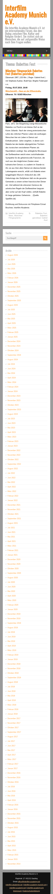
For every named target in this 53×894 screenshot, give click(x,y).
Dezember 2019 (13, 614)
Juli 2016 (11, 787)
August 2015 (12, 827)
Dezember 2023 (13, 396)
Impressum (17, 891)
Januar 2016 (12, 809)
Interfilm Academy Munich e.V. (26, 14)
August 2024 (12, 359)
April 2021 (11, 541)
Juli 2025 (11, 310)
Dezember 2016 (13, 773)
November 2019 (13, 618)
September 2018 (14, 677)
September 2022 (14, 464)
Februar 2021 (12, 550)
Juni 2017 (11, 746)
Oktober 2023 (13, 405)
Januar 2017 (12, 768)
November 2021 (13, 509)
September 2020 (14, 573)
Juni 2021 (11, 532)
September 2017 (14, 732)
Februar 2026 (12, 278)
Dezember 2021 (13, 505)
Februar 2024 (12, 387)
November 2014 (13, 864)
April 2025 (11, 323)
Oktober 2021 (13, 514)
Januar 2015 (12, 859)
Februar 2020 (12, 605)
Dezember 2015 (13, 814)
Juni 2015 (11, 837)
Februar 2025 (12, 332)
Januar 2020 (12, 609)
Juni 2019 (11, 637)
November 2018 (13, 668)
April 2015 (11, 846)
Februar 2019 (12, 655)
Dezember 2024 (13, 341)
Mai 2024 (11, 373)
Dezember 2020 (13, 559)
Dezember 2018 (13, 664)
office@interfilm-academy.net (29, 882)
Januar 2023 (12, 446)
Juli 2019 (11, 632)
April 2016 (11, 800)
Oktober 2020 (13, 568)
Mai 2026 (11, 269)
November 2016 (13, 777)
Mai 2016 (11, 796)
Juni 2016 (11, 791)
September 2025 (14, 300)
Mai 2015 (11, 841)
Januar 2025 (12, 337)
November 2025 (13, 291)
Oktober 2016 (13, 782)
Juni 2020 (11, 587)
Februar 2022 (12, 496)
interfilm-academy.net (17, 888)
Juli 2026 (11, 260)
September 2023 (14, 409)
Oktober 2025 (13, 296)
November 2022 (13, 455)
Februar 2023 (12, 441)
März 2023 (11, 437)
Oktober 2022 (13, 459)
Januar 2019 (12, 659)
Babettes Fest (41, 213)
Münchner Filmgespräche (15, 217)
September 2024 (14, 355)
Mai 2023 (11, 428)
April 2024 (11, 378)
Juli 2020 (11, 582)
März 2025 (11, 328)
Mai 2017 (11, 750)
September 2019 (14, 623)
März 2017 (11, 759)
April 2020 (11, 596)
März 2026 (11, 273)
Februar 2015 (12, 855)
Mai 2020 (11, 591)
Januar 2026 (12, 282)
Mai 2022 (11, 482)
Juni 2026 (11, 264)
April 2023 (11, 432)
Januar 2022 (12, 500)
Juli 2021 (11, 528)
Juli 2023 (11, 419)
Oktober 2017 (13, 727)
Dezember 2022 (13, 450)
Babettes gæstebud (39, 217)
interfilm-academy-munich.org (35, 885)
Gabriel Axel (44, 219)
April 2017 (11, 755)
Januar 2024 (12, 391)
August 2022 (12, 469)
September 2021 (14, 518)
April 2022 (11, 487)
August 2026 (12, 255)
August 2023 (12, 414)
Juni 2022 (11, 478)
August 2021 (12, 523)
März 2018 (11, 705)
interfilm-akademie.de (14, 885)
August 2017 (12, 737)
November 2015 (13, 818)
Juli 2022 (11, 473)
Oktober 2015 (13, 823)
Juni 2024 (11, 369)
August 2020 (12, 578)
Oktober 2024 (13, 350)
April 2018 (11, 700)
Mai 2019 (11, 641)
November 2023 (13, 400)
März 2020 (11, 600)
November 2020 (13, 564)
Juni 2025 (11, 314)
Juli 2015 (11, 832)
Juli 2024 (11, 364)
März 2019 (11, 650)
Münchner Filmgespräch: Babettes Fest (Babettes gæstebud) (24, 72)
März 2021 (11, 546)
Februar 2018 (12, 709)
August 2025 (12, 305)
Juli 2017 (11, 741)
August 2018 (12, 682)
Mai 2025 (11, 319)
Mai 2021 (11, 537)
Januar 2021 (12, 555)
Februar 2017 (12, 764)
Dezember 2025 (13, 287)
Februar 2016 (12, 805)
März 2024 (11, 382)
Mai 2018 (11, 696)
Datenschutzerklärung (31, 891)
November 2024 (13, 346)
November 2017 (13, 723)
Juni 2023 (11, 423)
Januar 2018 (12, 714)
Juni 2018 (11, 691)
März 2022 (11, 491)
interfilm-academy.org (35, 888)
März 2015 (11, 850)
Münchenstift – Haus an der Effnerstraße (23, 91)
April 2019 (11, 646)
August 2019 (12, 628)
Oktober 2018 (13, 673)
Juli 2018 (11, 687)
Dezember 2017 (13, 718)
